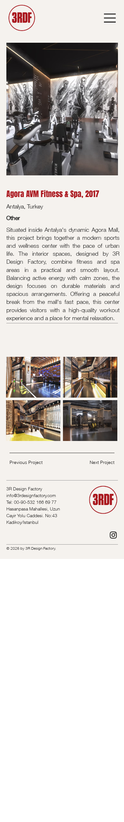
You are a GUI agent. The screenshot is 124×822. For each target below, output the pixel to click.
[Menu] (110, 18)
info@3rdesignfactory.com (31, 495)
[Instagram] (113, 534)
